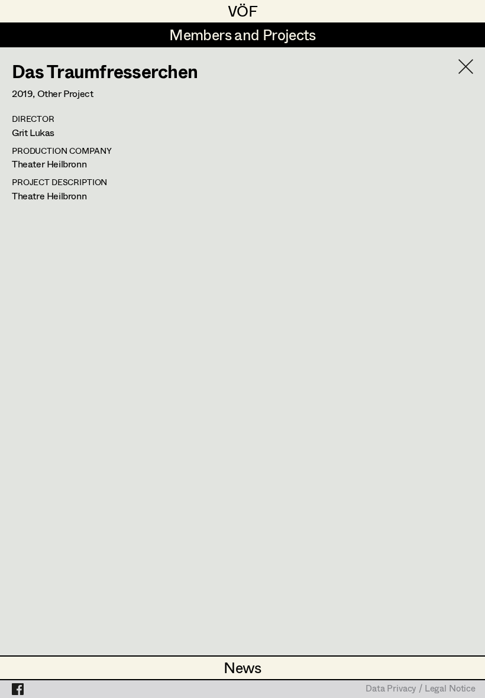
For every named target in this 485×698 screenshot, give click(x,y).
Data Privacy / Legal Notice (421, 689)
